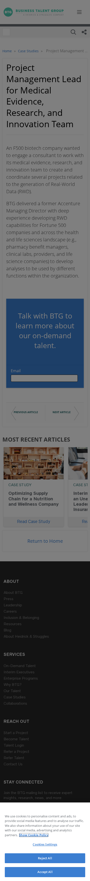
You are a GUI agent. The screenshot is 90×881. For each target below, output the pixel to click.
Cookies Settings (45, 844)
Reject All (45, 858)
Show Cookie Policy (33, 835)
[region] (45, 841)
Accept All (44, 872)
